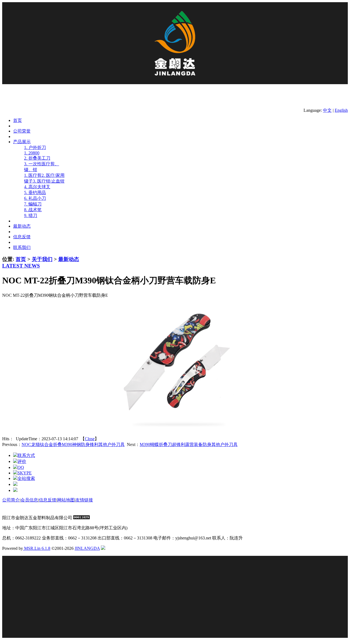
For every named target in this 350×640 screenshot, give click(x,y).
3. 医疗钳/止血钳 (49, 181)
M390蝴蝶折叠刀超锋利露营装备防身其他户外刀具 (189, 444)
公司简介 (11, 500)
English (341, 110)
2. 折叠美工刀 (37, 158)
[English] (103, 548)
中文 (327, 110)
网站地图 (66, 500)
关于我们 (42, 259)
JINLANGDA (87, 548)
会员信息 (29, 500)
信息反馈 (47, 500)
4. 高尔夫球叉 (37, 186)
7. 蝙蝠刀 (33, 204)
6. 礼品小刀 (35, 198)
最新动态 (68, 259)
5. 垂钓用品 (35, 192)
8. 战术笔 (33, 209)
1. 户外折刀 (35, 147)
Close (90, 438)
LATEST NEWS (21, 266)
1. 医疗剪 (33, 175)
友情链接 (84, 500)
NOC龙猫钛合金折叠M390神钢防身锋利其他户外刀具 (73, 444)
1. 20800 (31, 153)
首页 (21, 259)
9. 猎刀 (30, 215)
